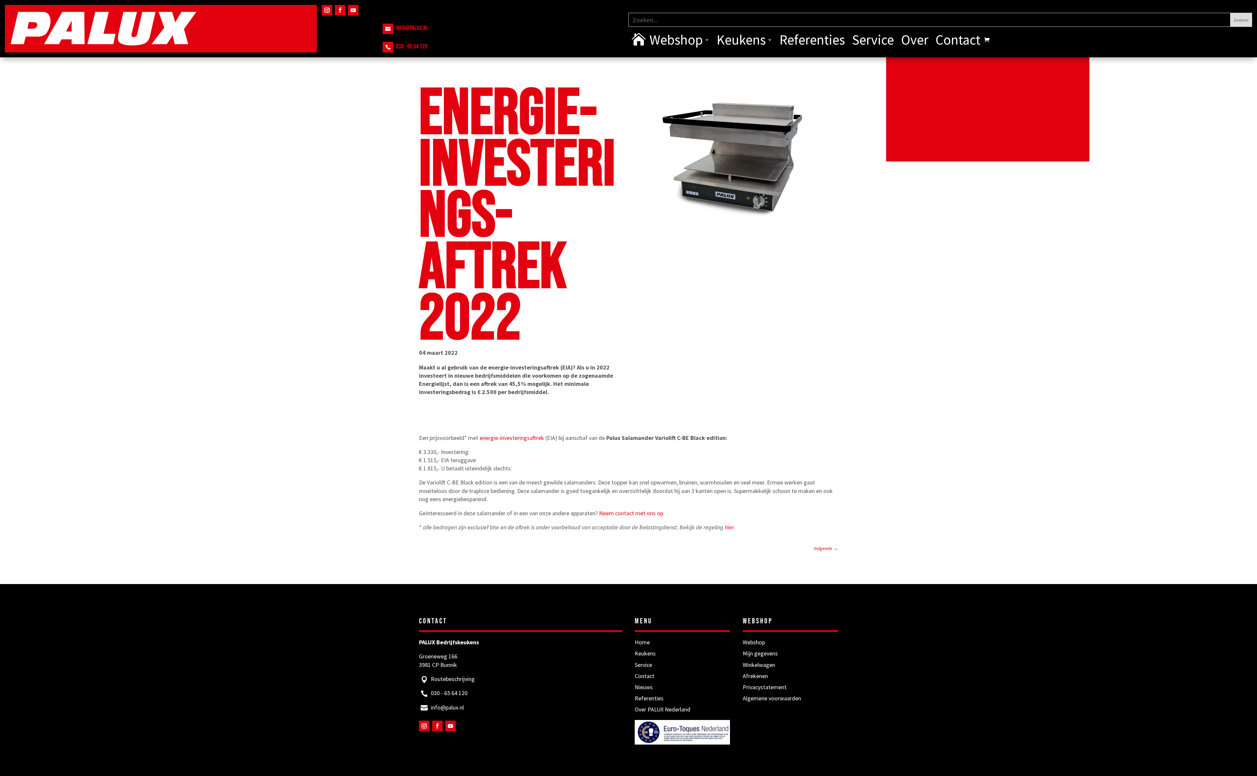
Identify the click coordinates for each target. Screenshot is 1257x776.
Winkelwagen (759, 665)
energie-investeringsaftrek (512, 438)
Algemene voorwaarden (772, 698)
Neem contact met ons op (631, 513)
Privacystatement (765, 687)
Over (914, 41)
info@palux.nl (412, 28)
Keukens (741, 41)
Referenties (812, 41)
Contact (958, 41)
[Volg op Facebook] (340, 10)
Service (873, 41)
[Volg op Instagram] (327, 10)
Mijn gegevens (760, 653)
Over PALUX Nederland (662, 709)
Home (642, 642)
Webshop (676, 41)
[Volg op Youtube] (353, 10)
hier (729, 527)
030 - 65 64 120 (412, 46)
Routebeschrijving (453, 679)
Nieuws (644, 687)
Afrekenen (755, 676)
